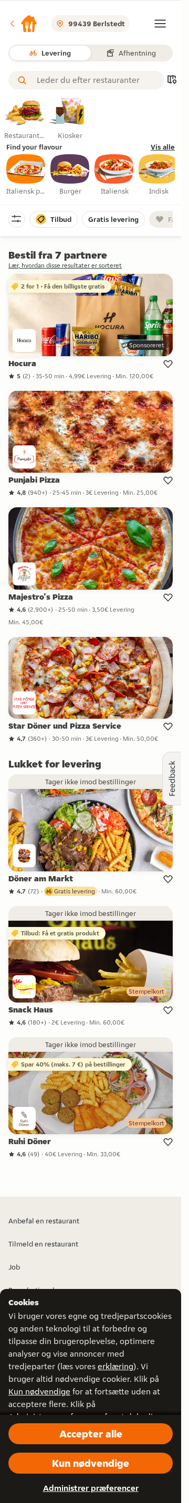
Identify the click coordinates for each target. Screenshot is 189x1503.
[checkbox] (26, 175)
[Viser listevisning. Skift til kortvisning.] (171, 80)
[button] (23, 23)
